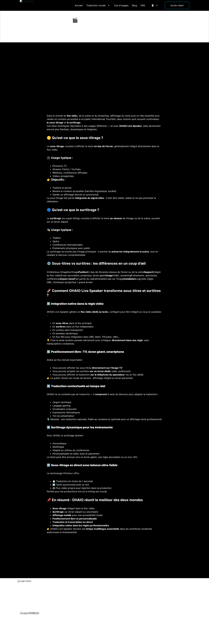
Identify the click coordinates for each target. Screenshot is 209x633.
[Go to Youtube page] (166, 593)
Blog (134, 5)
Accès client (177, 5)
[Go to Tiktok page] (161, 593)
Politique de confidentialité (92, 615)
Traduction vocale (96, 5)
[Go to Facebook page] (150, 593)
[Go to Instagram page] (156, 593)
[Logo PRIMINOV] (36, 616)
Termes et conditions (125, 615)
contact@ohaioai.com (116, 594)
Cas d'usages (121, 5)
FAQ (143, 5)
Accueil (79, 5)
